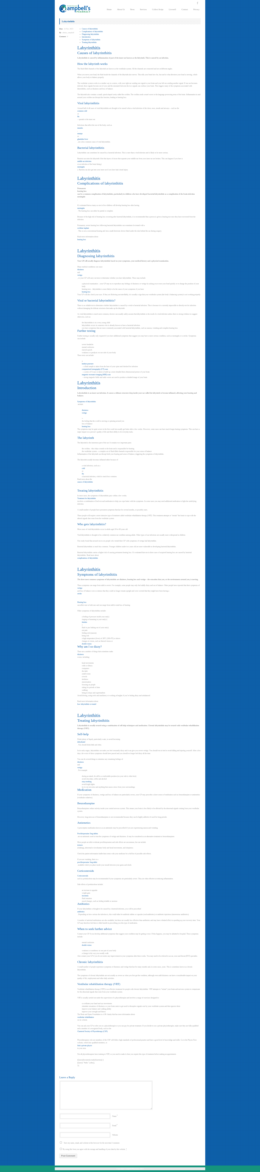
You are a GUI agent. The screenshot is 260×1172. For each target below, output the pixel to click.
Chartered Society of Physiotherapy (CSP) (92, 1031)
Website (115, 1135)
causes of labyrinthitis (85, 482)
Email (114, 1126)
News (132, 9)
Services (143, 9)
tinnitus (84, 622)
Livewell (172, 9)
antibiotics (81, 912)
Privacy (196, 9)
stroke (79, 594)
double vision (86, 644)
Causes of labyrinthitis (90, 29)
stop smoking (86, 782)
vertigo (79, 275)
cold (83, 468)
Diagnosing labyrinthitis (90, 34)
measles (80, 128)
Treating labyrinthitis (89, 42)
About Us (121, 9)
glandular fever (82, 139)
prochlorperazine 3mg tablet (87, 862)
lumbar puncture (87, 364)
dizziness (80, 269)
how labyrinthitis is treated (86, 704)
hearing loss (81, 239)
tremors (80, 845)
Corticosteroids (82, 876)
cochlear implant (83, 228)
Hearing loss (81, 602)
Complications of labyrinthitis (92, 31)
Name (114, 1116)
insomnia (85, 896)
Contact (184, 9)
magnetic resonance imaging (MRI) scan (96, 375)
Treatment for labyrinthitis (86, 498)
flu (78, 116)
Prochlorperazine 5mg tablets (87, 834)
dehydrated (81, 742)
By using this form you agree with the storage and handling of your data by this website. (94, 1149)
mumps (80, 134)
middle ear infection (84, 161)
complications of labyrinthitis (87, 558)
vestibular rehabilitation (85, 1017)
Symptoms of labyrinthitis (91, 40)
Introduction (86, 37)
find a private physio (84, 1045)
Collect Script (157, 9)
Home (109, 9)
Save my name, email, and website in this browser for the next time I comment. (92, 1143)
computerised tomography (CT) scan (95, 369)
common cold (82, 111)
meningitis (81, 167)
